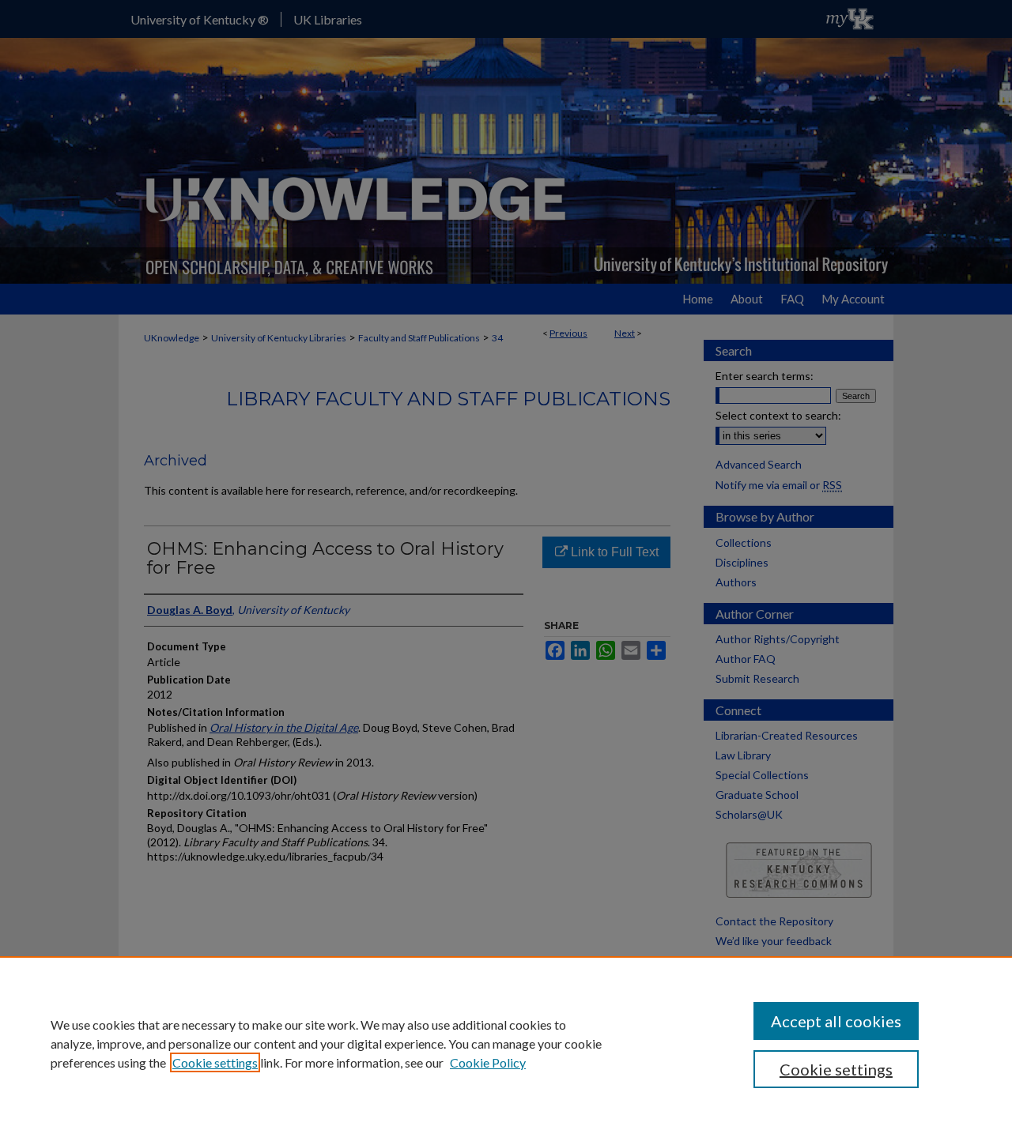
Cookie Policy (488, 1062)
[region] (506, 1043)
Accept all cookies (836, 1020)
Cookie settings (215, 1062)
